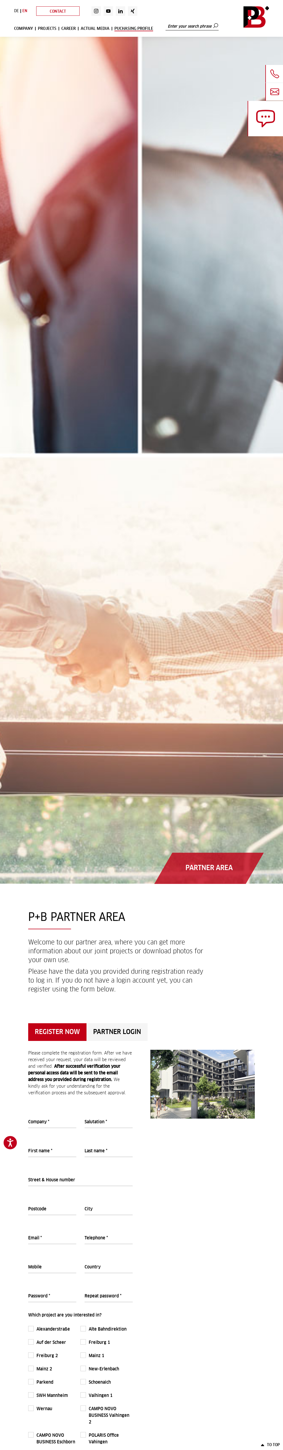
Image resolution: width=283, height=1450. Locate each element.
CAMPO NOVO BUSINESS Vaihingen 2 (109, 1415)
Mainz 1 (97, 1356)
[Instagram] (96, 11)
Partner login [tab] (117, 1032)
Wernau (44, 1409)
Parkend (45, 1382)
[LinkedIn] (120, 11)
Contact (58, 12)
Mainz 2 (44, 1369)
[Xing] (132, 11)
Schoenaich (100, 1382)
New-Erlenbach (104, 1369)
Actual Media (95, 29)
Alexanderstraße (53, 1329)
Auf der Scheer (51, 1342)
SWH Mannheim (52, 1395)
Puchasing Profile (133, 29)
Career (68, 29)
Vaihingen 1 (101, 1395)
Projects (47, 29)
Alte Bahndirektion (108, 1329)
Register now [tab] (57, 1032)
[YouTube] (108, 11)
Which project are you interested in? (64, 1315)
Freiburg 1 (100, 1342)
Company (23, 29)
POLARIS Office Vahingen (104, 1438)
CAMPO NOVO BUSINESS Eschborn (56, 1438)
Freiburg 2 (47, 1356)
